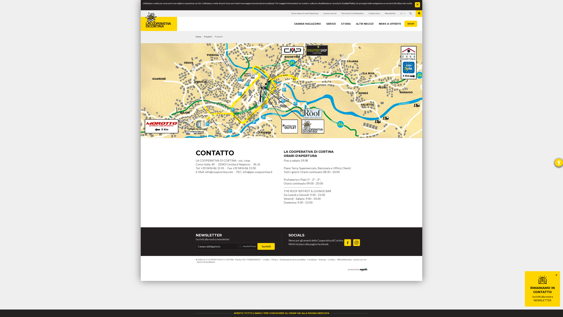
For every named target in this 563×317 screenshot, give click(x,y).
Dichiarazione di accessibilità (293, 259)
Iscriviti (266, 246)
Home (198, 36)
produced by (354, 269)
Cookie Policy (348, 3)
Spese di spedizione (206, 262)
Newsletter (209, 235)
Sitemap (322, 259)
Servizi (331, 23)
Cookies (331, 259)
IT (401, 13)
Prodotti (208, 36)
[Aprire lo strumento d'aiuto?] (559, 162)
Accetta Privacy (249, 246)
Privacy (274, 259)
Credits (266, 259)
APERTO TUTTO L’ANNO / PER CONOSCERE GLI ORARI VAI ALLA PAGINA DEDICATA (281, 313)
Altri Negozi (365, 23)
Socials (296, 235)
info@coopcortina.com (219, 172)
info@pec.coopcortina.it (257, 172)
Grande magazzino (307, 23)
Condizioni (312, 259)
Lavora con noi (359, 259)
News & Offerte (390, 23)
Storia (346, 23)
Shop (410, 23)
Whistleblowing (344, 259)
